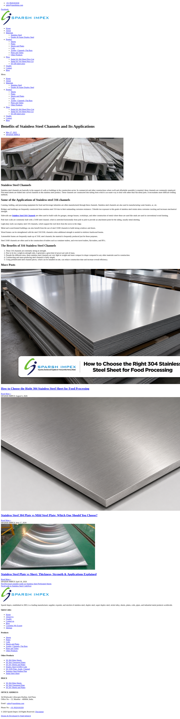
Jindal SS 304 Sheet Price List (22, 59)
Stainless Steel (16, 35)
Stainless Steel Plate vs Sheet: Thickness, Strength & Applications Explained (48, 574)
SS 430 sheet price (18, 64)
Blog (8, 70)
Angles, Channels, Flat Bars (21, 50)
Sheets (13, 42)
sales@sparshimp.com (15, 703)
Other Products (16, 55)
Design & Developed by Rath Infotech (16, 716)
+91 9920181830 (17, 708)
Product (9, 39)
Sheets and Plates (17, 46)
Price (8, 57)
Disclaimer (39, 712)
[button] (90, 74)
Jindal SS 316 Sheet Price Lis (22, 61)
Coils (13, 48)
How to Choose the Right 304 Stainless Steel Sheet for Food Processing (45, 388)
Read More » (6, 394)
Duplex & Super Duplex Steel (22, 37)
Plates (13, 44)
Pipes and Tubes (17, 53)
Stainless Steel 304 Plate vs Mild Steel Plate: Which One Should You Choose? (49, 515)
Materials (9, 33)
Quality (9, 66)
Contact (9, 68)
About (8, 31)
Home (8, 28)
